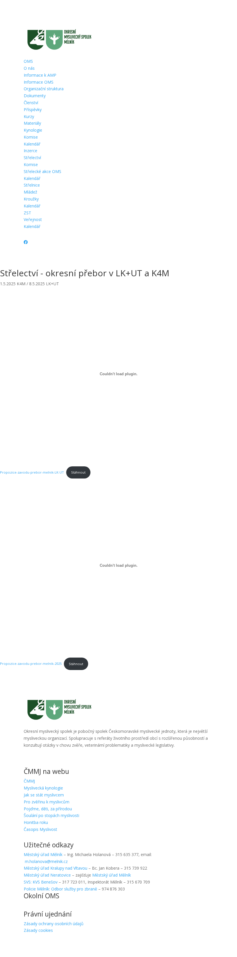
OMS (28, 61)
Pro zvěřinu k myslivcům (46, 802)
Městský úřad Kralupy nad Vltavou (55, 868)
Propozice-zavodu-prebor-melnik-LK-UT (32, 472)
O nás (29, 68)
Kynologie (33, 130)
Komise (31, 137)
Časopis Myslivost (40, 829)
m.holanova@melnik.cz (46, 861)
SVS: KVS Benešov (41, 882)
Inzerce (30, 150)
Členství (31, 102)
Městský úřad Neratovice (47, 875)
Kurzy (29, 116)
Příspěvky (33, 109)
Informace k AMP (40, 75)
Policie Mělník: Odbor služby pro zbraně (60, 889)
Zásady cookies (38, 930)
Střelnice (32, 185)
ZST (27, 213)
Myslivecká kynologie (43, 788)
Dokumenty (35, 95)
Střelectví (32, 157)
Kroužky (31, 199)
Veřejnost (33, 219)
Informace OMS (38, 82)
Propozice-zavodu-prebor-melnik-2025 (31, 664)
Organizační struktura (44, 88)
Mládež (30, 192)
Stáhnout (78, 472)
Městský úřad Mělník (43, 854)
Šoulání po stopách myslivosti (51, 815)
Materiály (32, 123)
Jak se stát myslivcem (44, 795)
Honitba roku (36, 822)
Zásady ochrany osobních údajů (54, 923)
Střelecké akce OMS (42, 171)
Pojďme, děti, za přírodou (48, 808)
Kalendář (32, 144)
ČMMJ (29, 781)
